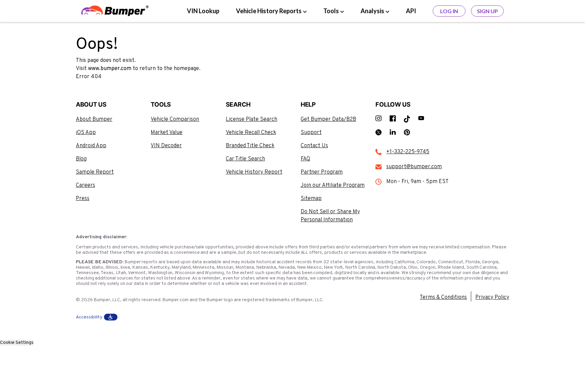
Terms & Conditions (443, 297)
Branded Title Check (250, 145)
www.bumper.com (109, 68)
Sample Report (95, 172)
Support (311, 132)
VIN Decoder (166, 145)
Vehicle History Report (254, 172)
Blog (81, 159)
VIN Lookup (203, 11)
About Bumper (94, 119)
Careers (85, 185)
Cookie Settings (17, 343)
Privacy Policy (492, 297)
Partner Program (322, 172)
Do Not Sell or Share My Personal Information (330, 215)
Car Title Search (245, 159)
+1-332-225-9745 (407, 152)
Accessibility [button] (89, 317)
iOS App (86, 132)
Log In (449, 11)
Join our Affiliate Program (333, 185)
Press (82, 198)
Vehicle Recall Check (251, 132)
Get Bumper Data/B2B (328, 119)
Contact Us (314, 145)
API (411, 11)
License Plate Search (251, 119)
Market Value (166, 132)
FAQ (305, 159)
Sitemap (311, 198)
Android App (91, 145)
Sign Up (487, 11)
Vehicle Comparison (175, 119)
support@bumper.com (414, 166)
